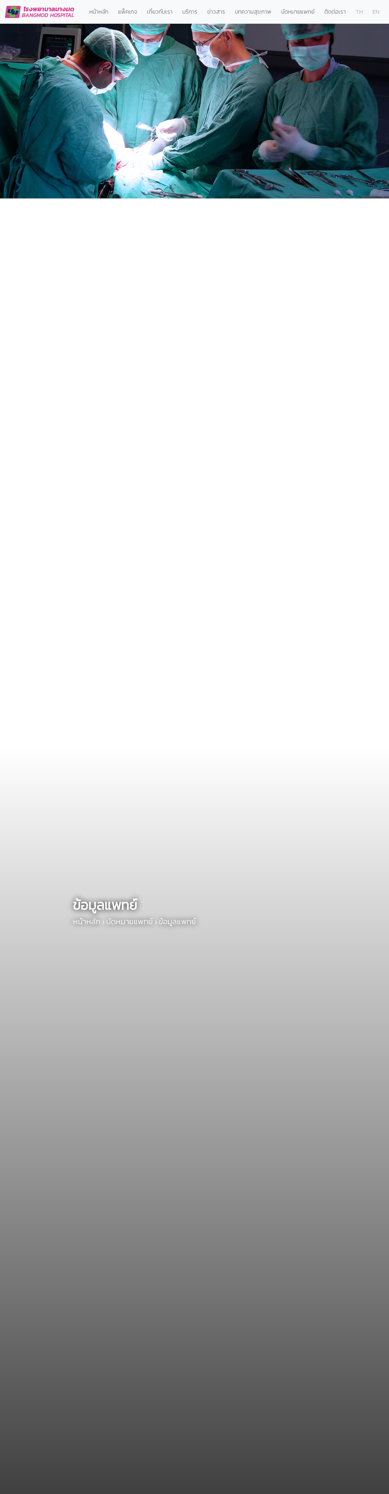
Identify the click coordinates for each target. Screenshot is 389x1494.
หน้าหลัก (98, 11)
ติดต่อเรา (335, 11)
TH (359, 11)
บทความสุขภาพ (253, 11)
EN (376, 11)
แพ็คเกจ (127, 11)
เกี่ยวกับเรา (160, 11)
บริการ (190, 11)
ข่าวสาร (216, 11)
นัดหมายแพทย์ (298, 11)
